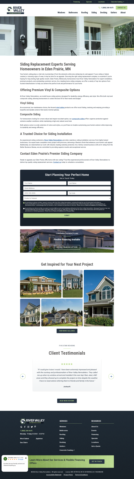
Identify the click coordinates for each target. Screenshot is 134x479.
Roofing (62, 434)
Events (94, 430)
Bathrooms (64, 430)
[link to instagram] (28, 427)
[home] (15, 10)
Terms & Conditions (90, 205)
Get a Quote (95, 446)
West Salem (24, 439)
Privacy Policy (102, 205)
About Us (94, 427)
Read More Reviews (67, 401)
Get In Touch (97, 461)
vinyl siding (60, 107)
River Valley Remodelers (53, 140)
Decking (63, 442)
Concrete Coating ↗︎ (117, 2)
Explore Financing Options (67, 247)
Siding (62, 438)
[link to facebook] (25, 427)
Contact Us (122, 7)
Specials (89, 2)
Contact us (57, 162)
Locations (101, 2)
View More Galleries (67, 331)
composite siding (78, 119)
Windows (63, 427)
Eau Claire (24, 442)
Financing (76, 2)
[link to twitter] (32, 427)
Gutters (62, 446)
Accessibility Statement (53, 475)
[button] (73, 13)
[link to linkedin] (21, 427)
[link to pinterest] (35, 427)
